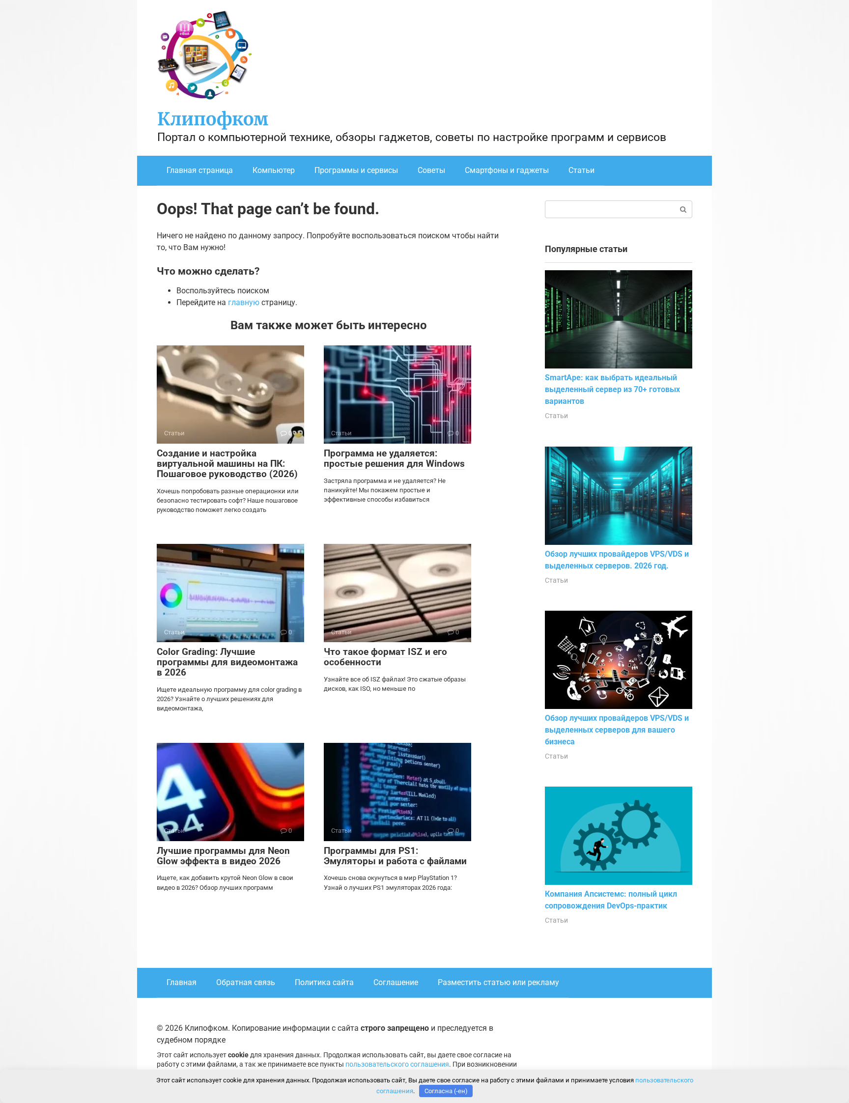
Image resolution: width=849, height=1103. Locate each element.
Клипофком (212, 119)
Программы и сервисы (356, 170)
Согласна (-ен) (446, 1091)
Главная (182, 982)
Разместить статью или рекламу (498, 982)
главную (243, 302)
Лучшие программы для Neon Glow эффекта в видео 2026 (223, 856)
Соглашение (395, 982)
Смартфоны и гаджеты (507, 170)
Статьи (581, 170)
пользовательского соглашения (397, 1064)
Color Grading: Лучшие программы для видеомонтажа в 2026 (227, 662)
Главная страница (200, 170)
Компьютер (274, 170)
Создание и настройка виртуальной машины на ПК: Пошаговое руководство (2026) (227, 464)
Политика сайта (324, 982)
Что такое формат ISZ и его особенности (385, 657)
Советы (431, 170)
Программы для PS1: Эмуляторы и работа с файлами (395, 856)
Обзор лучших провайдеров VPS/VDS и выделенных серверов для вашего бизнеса (617, 729)
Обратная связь (245, 982)
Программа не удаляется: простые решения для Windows (394, 458)
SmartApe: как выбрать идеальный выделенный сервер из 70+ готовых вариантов (612, 389)
